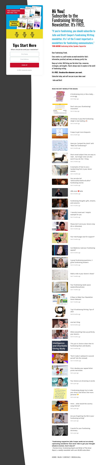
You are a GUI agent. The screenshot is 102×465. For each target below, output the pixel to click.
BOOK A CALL (76, 457)
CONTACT (66, 457)
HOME (54, 457)
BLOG (60, 457)
